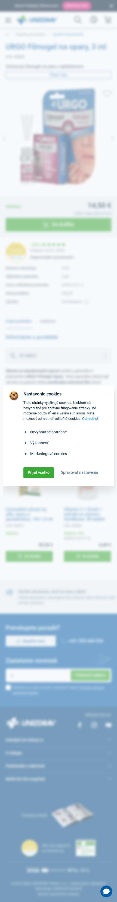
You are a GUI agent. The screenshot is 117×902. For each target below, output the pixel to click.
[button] (106, 891)
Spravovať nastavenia (79, 472)
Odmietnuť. (90, 419)
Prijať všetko (39, 472)
